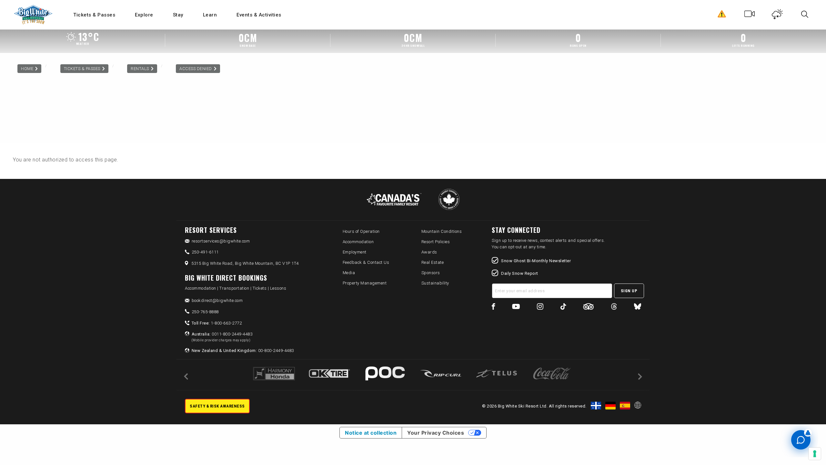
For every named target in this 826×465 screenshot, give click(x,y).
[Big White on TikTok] (563, 307)
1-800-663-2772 (217, 323)
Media (349, 272)
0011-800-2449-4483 (222, 337)
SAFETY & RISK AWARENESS (217, 406)
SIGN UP (629, 290)
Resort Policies (435, 241)
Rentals (140, 68)
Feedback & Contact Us (366, 262)
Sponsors (430, 272)
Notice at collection (371, 432)
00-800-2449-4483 (243, 350)
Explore (144, 15)
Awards (429, 252)
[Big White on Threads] (614, 307)
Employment (355, 252)
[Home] (34, 15)
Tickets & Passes (94, 15)
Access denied (195, 68)
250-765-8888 (205, 311)
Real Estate (432, 262)
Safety (722, 15)
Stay (178, 15)
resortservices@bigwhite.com (221, 241)
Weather (777, 15)
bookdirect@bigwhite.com (217, 300)
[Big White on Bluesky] (637, 307)
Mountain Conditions (441, 231)
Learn (210, 15)
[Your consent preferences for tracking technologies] (815, 454)
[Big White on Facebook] (493, 307)
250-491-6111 (205, 252)
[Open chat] (801, 440)
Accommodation (358, 241)
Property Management (365, 283)
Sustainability (435, 283)
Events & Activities (259, 15)
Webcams (749, 15)
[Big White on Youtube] (516, 307)
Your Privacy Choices (435, 432)
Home (27, 68)
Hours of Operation (361, 231)
